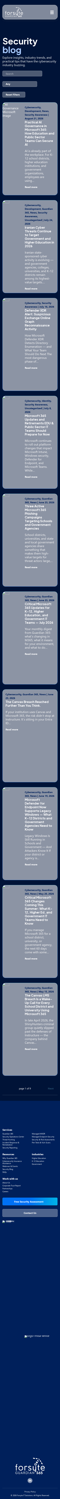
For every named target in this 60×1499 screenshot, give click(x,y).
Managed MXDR (38, 1134)
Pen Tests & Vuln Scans (41, 1142)
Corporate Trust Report (11, 1185)
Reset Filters (13, 94)
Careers (5, 1191)
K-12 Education (38, 1161)
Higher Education (39, 1158)
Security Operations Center (13, 1137)
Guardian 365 (7, 1134)
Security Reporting (9, 1148)
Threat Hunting (8, 1139)
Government (37, 1164)
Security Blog (7, 1169)
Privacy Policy (30, 1491)
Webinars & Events (10, 1166)
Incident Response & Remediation (10, 1143)
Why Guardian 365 (9, 1158)
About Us (6, 1182)
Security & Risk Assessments (43, 1139)
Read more (31, 187)
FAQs (4, 1172)
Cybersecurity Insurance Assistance (12, 1162)
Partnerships (7, 1188)
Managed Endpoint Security (43, 1137)
